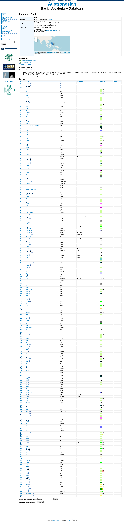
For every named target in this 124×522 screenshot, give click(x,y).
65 (20, 211)
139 (21, 349)
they (27, 446)
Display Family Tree (7, 39)
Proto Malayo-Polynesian (52, 30)
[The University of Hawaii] (9, 58)
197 (21, 466)
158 (21, 386)
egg (26, 273)
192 (21, 456)
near (27, 429)
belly (27, 114)
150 (21, 370)
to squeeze (28, 253)
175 (21, 421)
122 (21, 318)
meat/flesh (28, 282)
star (26, 332)
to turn (27, 103)
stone (27, 314)
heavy (27, 355)
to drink (27, 165)
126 (21, 325)
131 (21, 335)
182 (21, 434)
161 (21, 392)
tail (26, 285)
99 (20, 274)
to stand (27, 187)
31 (20, 145)
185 (21, 440)
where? (27, 433)
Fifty (27, 491)
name (27, 207)
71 (20, 221)
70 (20, 83)
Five (27, 475)
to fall (27, 267)
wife (27, 198)
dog (26, 269)
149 (21, 368)
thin (26, 382)
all (26, 454)
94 (20, 265)
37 (20, 156)
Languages (5, 26)
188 (21, 448)
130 (21, 332)
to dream (28, 183)
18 (20, 121)
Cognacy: (102, 81)
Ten (26, 487)
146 (21, 363)
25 (20, 134)
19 (20, 123)
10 (20, 106)
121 (21, 316)
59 (20, 200)
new (27, 398)
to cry (27, 151)
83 (20, 244)
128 (21, 329)
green (27, 372)
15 (20, 116)
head (27, 132)
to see (27, 176)
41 (20, 167)
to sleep (27, 179)
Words (4, 27)
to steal (27, 225)
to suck (27, 168)
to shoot (27, 83)
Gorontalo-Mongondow (75, 35)
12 (20, 110)
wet (26, 353)
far (26, 430)
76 (20, 230)
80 (20, 238)
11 (20, 108)
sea (26, 322)
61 (20, 203)
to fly (27, 278)
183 (21, 436)
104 (21, 284)
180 (21, 430)
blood (27, 130)
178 (21, 427)
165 (21, 402)
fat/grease (28, 284)
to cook (27, 163)
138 (21, 346)
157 (21, 384)
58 (20, 198)
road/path (28, 99)
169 (21, 409)
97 (20, 271)
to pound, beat (29, 263)
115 (21, 305)
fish (26, 297)
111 (20, 297)
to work (27, 245)
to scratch (28, 232)
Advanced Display (7, 30)
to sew (27, 215)
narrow (27, 386)
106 (21, 287)
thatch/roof (28, 205)
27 (20, 138)
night (27, 405)
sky (26, 329)
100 (21, 276)
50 (20, 183)
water (27, 318)
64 (20, 209)
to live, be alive (29, 230)
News (3, 23)
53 (20, 189)
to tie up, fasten (29, 212)
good (27, 400)
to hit (27, 223)
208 (21, 491)
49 (20, 181)
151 (21, 372)
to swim (27, 105)
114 (21, 303)
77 (20, 232)
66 (20, 212)
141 (21, 353)
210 (21, 495)
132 (21, 88)
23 (20, 130)
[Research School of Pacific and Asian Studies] (9, 67)
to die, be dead (29, 228)
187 (21, 446)
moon (27, 331)
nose (27, 138)
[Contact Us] (72, 520)
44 (20, 172)
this (26, 425)
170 (21, 411)
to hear (27, 172)
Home (4, 13)
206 (21, 486)
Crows (70, 0)
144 (21, 359)
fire (26, 356)
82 (20, 242)
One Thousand (29, 496)
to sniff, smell (29, 142)
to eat (27, 156)
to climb (27, 416)
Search (4, 28)
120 (21, 314)
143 (21, 356)
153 (21, 376)
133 (21, 337)
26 (20, 136)
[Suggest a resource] (26, 64)
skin (27, 110)
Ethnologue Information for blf (28, 60)
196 (21, 464)
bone (27, 116)
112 (21, 299)
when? (27, 411)
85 (20, 248)
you (26, 444)
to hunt (27, 219)
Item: (61, 81)
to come (27, 100)
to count (27, 464)
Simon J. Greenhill (55, 520)
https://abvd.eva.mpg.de (53, 0)
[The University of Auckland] (9, 49)
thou (27, 436)
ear (26, 170)
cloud (27, 335)
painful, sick (28, 390)
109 (21, 293)
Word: (27, 81)
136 (21, 342)
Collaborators (6, 16)
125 (21, 323)
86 (20, 250)
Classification (6, 31)
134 (21, 338)
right (27, 93)
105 (21, 285)
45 (20, 174)
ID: (20, 81)
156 (21, 382)
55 (20, 192)
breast (27, 121)
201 (21, 475)
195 (21, 462)
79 (20, 236)
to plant (27, 246)
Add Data (4, 36)
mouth (27, 143)
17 (20, 119)
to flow (27, 320)
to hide (27, 414)
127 (21, 327)
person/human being (31, 189)
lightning (28, 340)
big (26, 376)
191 (21, 454)
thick (27, 385)
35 (20, 153)
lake (27, 325)
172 (21, 416)
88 (20, 253)
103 (21, 282)
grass (27, 310)
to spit (27, 154)
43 (20, 170)
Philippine (53, 35)
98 (20, 273)
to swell (27, 85)
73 (20, 225)
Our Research (6, 21)
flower (27, 307)
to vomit (27, 153)
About (4, 14)
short (27, 378)
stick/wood (28, 236)
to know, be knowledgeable (32, 125)
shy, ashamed (29, 392)
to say (27, 209)
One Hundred (29, 493)
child (27, 194)
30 (20, 143)
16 (20, 118)
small (27, 374)
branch (27, 301)
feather (27, 274)
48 (20, 179)
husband (28, 196)
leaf (26, 303)
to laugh (28, 149)
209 (21, 493)
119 (21, 312)
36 (20, 154)
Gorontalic (83, 35)
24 (20, 132)
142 (21, 355)
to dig (27, 257)
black (27, 365)
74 (20, 226)
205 (21, 484)
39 (20, 163)
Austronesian (64, 0)
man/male (28, 191)
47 (20, 177)
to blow (27, 344)
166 (21, 404)
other (27, 453)
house (27, 203)
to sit (27, 185)
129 (21, 331)
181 (21, 432)
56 (20, 194)
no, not (27, 462)
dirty (27, 106)
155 (21, 380)
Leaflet (36, 52)
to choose (28, 248)
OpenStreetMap (66, 52)
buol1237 (50, 19)
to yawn (27, 177)
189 (21, 451)
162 (21, 394)
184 (21, 438)
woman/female (29, 192)
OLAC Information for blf (27, 62)
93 (20, 262)
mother (27, 200)
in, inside (28, 419)
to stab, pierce (29, 221)
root (26, 305)
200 (21, 473)
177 (21, 425)
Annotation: (80, 81)
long (27, 380)
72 (20, 223)
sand (27, 316)
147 (21, 365)
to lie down (28, 182)
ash (26, 363)
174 (21, 419)
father (27, 201)
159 (21, 388)
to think (27, 127)
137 (21, 344)
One (27, 466)
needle (27, 216)
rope (27, 211)
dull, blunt (28, 242)
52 (20, 187)
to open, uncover (30, 260)
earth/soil (28, 312)
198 (21, 468)
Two (27, 468)
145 (21, 361)
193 (21, 458)
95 (20, 267)
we (26, 440)
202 (21, 477)
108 (21, 291)
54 (20, 191)
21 (20, 127)
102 (21, 280)
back (27, 112)
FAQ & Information (7, 18)
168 (21, 407)
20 (20, 125)
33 (20, 149)
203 (21, 480)
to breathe (28, 140)
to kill (27, 226)
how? (27, 460)
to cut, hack (28, 235)
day (26, 407)
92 (20, 260)
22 (20, 129)
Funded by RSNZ (9, 81)
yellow (27, 370)
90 (20, 257)
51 (20, 185)
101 (21, 278)
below (27, 423)
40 (20, 165)
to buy (27, 259)
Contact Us (5, 20)
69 (20, 219)
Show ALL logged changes (37, 70)
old (26, 394)
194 (21, 460)
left (26, 91)
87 (20, 85)
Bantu (74, 0)
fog (26, 88)
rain (26, 337)
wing (27, 276)
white (27, 366)
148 (21, 366)
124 (21, 322)
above (27, 421)
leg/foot (27, 95)
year (27, 409)
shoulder (28, 123)
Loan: (115, 81)
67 (20, 214)
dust (27, 108)
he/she (27, 438)
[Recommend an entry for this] (60, 83)
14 (20, 114)
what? (27, 448)
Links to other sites (7, 17)
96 (20, 269)
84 (20, 246)
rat (26, 280)
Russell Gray (68, 520)
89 (20, 255)
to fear (27, 129)
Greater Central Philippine (62, 35)
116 (21, 307)
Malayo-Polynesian (45, 35)
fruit (26, 308)
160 (21, 390)
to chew (27, 158)
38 (20, 158)
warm (27, 347)
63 (20, 207)
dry (26, 351)
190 (21, 453)
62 (20, 205)
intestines (28, 118)
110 (21, 295)
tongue (27, 147)
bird (26, 271)
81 (20, 240)
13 (20, 112)
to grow (27, 250)
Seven (27, 480)
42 (20, 168)
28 (20, 140)
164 (21, 400)
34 (20, 151)
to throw (27, 265)
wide (27, 388)
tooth (27, 145)
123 (21, 320)
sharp (27, 240)
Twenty (27, 489)
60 (20, 201)
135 (21, 340)
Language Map (6, 32)
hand (27, 90)
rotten (27, 299)
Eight (27, 482)
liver (27, 119)
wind (27, 342)
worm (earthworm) (30, 289)
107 (21, 289)
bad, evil (28, 402)
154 (21, 378)
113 (21, 301)
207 (21, 489)
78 (20, 234)
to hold (27, 255)
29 (20, 142)
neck (27, 134)
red (26, 368)
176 (21, 423)
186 (21, 444)
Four (27, 473)
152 (21, 374)
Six (26, 477)
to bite (27, 167)
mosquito (28, 293)
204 (21, 482)
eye (26, 174)
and (26, 456)
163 (21, 398)
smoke (27, 361)
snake (27, 287)
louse (27, 291)
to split (27, 239)
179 (21, 429)
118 (21, 310)
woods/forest (29, 327)
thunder (27, 338)
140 (21, 351)
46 (20, 176)
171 (21, 413)
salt (26, 323)
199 (21, 471)
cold (27, 349)
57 (20, 196)
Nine (27, 484)
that (26, 427)
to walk (27, 97)
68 (20, 216)
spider (27, 295)
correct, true (28, 404)
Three (27, 471)
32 (20, 147)
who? (27, 451)
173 (21, 418)
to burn (27, 359)
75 (20, 228)
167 (21, 405)
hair (26, 136)
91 (20, 259)
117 (21, 308)
